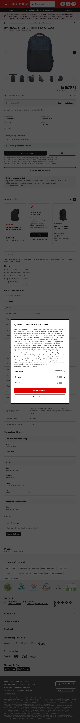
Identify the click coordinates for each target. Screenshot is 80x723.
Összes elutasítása (40, 397)
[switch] (59, 377)
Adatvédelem (17, 367)
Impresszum (26, 367)
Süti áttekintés (34, 367)
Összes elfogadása (40, 390)
